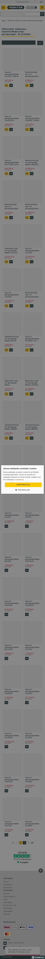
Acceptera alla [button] (23, 485)
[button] (22, 490)
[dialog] (22, 479)
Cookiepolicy (19, 479)
